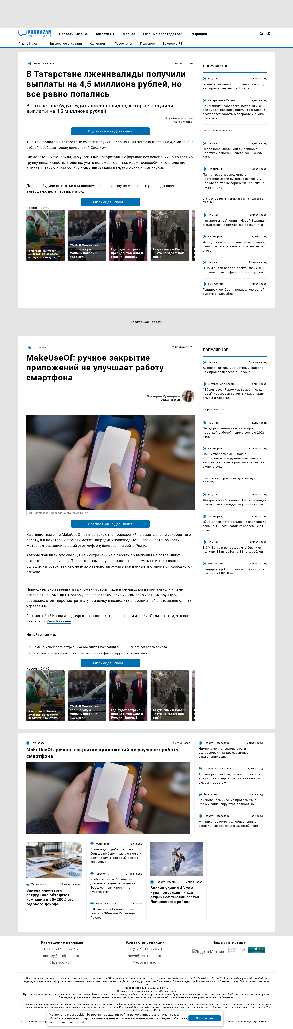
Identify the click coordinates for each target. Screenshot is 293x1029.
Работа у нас (144, 962)
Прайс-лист (61, 962)
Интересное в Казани (221, 100)
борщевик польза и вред (219, 130)
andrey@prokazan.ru (61, 955)
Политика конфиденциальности (249, 1021)
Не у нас (213, 78)
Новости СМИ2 (38, 208)
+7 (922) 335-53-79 (144, 949)
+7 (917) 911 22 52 (61, 949)
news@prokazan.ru (144, 955)
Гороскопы (102, 873)
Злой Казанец (59, 621)
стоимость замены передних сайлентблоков (232, 198)
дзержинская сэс (214, 409)
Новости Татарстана (217, 742)
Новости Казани (43, 63)
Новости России (166, 881)
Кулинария (215, 168)
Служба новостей (179, 118)
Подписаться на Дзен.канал (110, 131)
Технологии (215, 283)
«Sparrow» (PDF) (150, 1010)
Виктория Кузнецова (163, 396)
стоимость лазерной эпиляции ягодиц (228, 478)
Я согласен (204, 1018)
